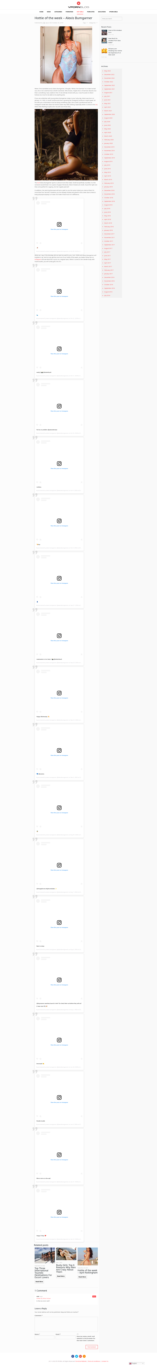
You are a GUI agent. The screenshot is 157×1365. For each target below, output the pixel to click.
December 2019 (109, 147)
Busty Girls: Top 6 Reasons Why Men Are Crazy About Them (66, 1268)
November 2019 (109, 150)
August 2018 (108, 205)
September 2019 (109, 158)
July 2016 (107, 295)
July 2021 (107, 96)
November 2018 (109, 194)
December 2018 (109, 190)
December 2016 (109, 277)
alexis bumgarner (51, 251)
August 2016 (108, 292)
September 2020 (109, 114)
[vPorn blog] (78, 4)
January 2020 (108, 143)
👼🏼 (37, 831)
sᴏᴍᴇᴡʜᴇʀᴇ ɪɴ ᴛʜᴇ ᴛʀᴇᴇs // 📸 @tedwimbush (49, 659)
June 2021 (107, 100)
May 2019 (107, 172)
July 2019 (107, 165)
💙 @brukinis (40, 774)
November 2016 (109, 281)
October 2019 (108, 154)
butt (38, 183)
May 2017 (107, 259)
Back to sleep (40, 946)
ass (96, 104)
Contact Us (105, 1361)
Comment (39, 1315)
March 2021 (108, 111)
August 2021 (108, 92)
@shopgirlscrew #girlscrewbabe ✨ (47, 888)
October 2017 (108, 241)
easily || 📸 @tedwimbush (44, 372)
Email (58, 1334)
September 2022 (109, 85)
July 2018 (107, 208)
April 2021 (107, 107)
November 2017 (109, 237)
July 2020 (107, 121)
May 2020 (107, 129)
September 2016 (109, 288)
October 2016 (108, 284)
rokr (46, 23)
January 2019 (108, 187)
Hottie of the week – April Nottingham (88, 1271)
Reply (94, 1296)
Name (37, 1334)
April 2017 (107, 263)
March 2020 (108, 136)
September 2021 (109, 89)
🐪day (38, 544)
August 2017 (108, 248)
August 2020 (108, 118)
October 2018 (108, 198)
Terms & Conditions (94, 1361)
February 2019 (109, 183)
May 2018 (107, 216)
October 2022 (108, 82)
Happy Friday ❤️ (41, 1235)
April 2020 (107, 132)
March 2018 (108, 223)
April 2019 (107, 176)
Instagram (38, 259)
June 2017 (107, 255)
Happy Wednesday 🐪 (43, 716)
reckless (39, 487)
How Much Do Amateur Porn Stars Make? (114, 40)
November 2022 (109, 78)
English (134, 1363)
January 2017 (108, 274)
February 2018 (109, 226)
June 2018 (107, 212)
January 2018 (108, 230)
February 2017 (109, 270)
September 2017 (109, 245)
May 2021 (107, 103)
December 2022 (109, 74)
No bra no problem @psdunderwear (47, 429)
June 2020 (107, 125)
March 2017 (108, 266)
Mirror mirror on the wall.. (44, 1178)
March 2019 (108, 179)
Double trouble (41, 1121)
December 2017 (109, 234)
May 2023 (107, 71)
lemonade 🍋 (40, 1063)
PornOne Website (80, 1361)
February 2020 (109, 140)
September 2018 (109, 201)
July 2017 (107, 252)
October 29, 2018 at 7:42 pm (43, 1298)
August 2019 (108, 161)
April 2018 (107, 219)
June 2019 (107, 169)
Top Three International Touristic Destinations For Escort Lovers (43, 1273)
